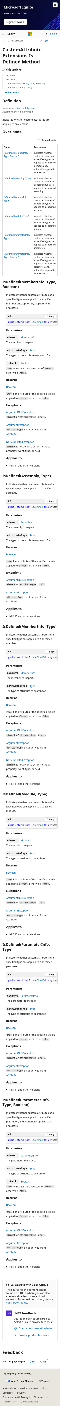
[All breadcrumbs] (5, 40)
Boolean (25, 363)
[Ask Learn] (40, 40)
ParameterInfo (29, 996)
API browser (17, 40)
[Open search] (46, 34)
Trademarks (8, 1401)
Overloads (10, 79)
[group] (32, 322)
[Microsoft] (30, 34)
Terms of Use (41, 1397)
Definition (10, 75)
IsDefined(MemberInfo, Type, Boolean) (25, 83)
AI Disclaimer (9, 1388)
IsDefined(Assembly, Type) (18, 87)
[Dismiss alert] (55, 4)
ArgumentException (17, 425)
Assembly (26, 522)
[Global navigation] (3, 34)
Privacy (20, 1392)
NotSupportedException (20, 442)
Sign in (54, 33)
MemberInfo (28, 337)
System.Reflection (25, 107)
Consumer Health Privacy (15, 1397)
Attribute (11, 434)
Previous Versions (29, 1388)
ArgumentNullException (20, 412)
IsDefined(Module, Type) (16, 216)
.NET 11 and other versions (24, 465)
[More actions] (55, 40)
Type (32, 350)
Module (25, 840)
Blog (44, 1388)
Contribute (8, 1392)
